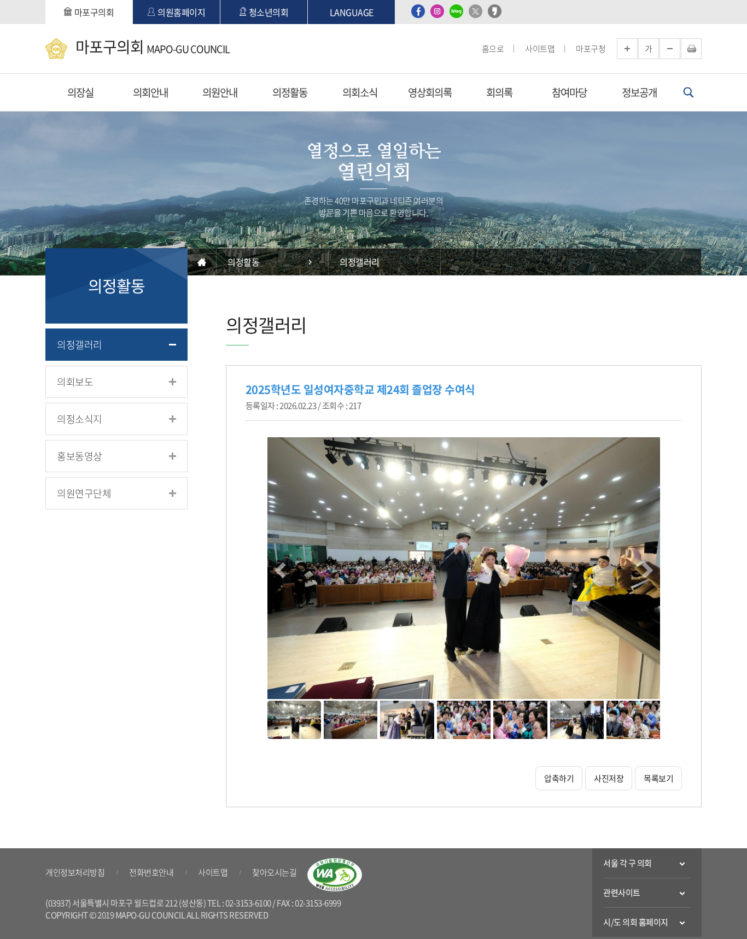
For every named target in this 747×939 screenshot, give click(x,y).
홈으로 (493, 49)
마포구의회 (94, 12)
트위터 (475, 11)
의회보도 (75, 381)
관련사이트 (621, 893)
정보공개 (639, 92)
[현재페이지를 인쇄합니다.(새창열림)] (691, 48)
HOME (202, 262)
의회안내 (150, 92)
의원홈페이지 (181, 12)
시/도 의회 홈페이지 (635, 922)
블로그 (456, 11)
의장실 (80, 92)
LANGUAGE (352, 12)
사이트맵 (540, 49)
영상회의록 (430, 92)
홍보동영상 (79, 456)
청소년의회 (269, 12)
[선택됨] (294, 720)
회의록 (499, 92)
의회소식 (359, 92)
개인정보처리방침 (74, 872)
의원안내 (219, 92)
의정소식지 (79, 419)
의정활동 (289, 92)
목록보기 (658, 778)
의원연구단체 (84, 493)
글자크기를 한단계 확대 (627, 48)
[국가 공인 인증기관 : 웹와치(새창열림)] (334, 874)
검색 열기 (688, 92)
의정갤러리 (79, 344)
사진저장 (608, 778)
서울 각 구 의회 (627, 863)
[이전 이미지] (281, 569)
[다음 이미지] (646, 569)
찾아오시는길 (274, 872)
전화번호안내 (151, 872)
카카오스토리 (494, 11)
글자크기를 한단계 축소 (670, 48)
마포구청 (590, 49)
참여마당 (569, 92)
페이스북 (418, 11)
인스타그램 (437, 11)
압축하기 (559, 778)
